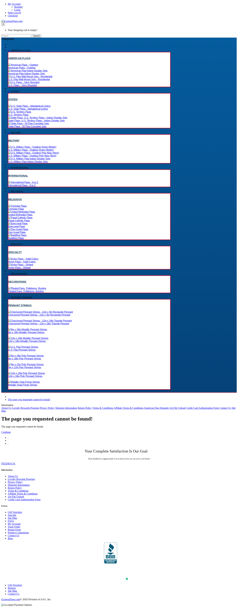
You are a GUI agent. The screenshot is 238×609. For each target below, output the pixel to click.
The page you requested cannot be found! (29, 399)
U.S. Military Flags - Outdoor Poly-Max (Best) (32, 155)
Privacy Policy (47, 408)
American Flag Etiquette (156, 408)
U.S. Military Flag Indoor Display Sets (28, 161)
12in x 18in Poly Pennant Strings (25, 376)
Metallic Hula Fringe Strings (22, 384)
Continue (6, 432)
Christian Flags (16, 208)
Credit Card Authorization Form (202, 408)
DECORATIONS (17, 281)
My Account (14, 523)
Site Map (12, 518)
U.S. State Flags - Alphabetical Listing (28, 108)
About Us (6, 408)
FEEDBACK (8, 463)
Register (18, 7)
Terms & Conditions (102, 408)
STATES (12, 99)
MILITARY (13, 140)
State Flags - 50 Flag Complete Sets (27, 126)
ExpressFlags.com (10, 599)
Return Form (14, 529)
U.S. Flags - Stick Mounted (22, 85)
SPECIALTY (15, 252)
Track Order (14, 526)
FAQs (11, 521)
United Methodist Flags (20, 214)
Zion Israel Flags (17, 232)
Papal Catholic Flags (19, 220)
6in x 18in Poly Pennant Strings (24, 358)
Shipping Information (66, 408)
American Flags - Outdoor (22, 67)
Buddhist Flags (16, 238)
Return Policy (85, 408)
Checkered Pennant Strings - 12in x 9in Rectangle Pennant (39, 314)
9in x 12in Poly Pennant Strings (24, 367)
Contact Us (225, 408)
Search (36, 36)
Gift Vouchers (15, 512)
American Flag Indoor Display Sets (26, 73)
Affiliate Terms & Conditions (128, 408)
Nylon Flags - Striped (19, 267)
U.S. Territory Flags (18, 114)
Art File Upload (177, 408)
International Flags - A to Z (22, 185)
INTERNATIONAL (18, 175)
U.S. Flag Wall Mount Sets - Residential (29, 79)
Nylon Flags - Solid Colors (22, 261)
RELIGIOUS (15, 199)
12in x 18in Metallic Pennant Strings (27, 341)
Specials (12, 515)
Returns (12, 588)
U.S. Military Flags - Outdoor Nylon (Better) (31, 149)
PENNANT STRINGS (20, 305)
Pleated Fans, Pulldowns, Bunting (26, 291)
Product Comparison (18, 532)
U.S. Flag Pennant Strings (22, 349)
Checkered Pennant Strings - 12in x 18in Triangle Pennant (38, 323)
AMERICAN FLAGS (19, 58)
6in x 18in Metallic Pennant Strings (26, 332)
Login (17, 9)
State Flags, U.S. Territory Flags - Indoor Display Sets (36, 120)
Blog (10, 538)
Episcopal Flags (16, 226)
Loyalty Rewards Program (25, 408)
